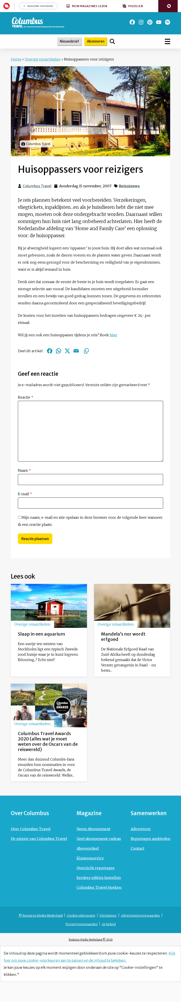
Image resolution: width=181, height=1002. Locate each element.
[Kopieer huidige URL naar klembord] (86, 351)
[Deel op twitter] (67, 351)
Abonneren (95, 41)
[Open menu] (167, 41)
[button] (168, 6)
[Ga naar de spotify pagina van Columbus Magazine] (167, 22)
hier (113, 335)
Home (16, 59)
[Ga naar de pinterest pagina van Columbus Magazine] (150, 22)
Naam (24, 470)
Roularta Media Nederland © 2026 (91, 939)
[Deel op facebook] (49, 351)
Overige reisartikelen (43, 59)
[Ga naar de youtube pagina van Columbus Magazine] (158, 22)
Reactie (25, 397)
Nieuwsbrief (69, 41)
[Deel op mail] (76, 351)
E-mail (25, 494)
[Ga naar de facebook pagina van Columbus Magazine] (132, 22)
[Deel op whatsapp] (58, 351)
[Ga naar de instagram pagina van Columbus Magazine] (141, 22)
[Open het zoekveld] (112, 41)
